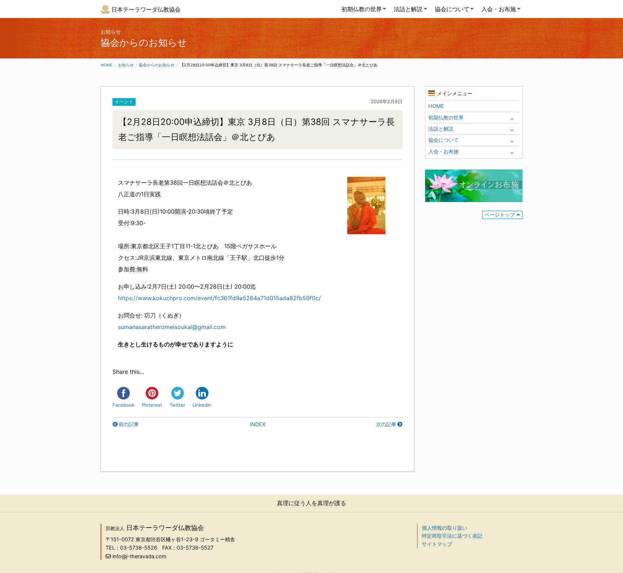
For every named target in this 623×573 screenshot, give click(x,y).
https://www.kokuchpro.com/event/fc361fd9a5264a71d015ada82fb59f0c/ (219, 298)
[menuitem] (362, 9)
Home (106, 64)
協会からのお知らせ (156, 64)
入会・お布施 (498, 9)
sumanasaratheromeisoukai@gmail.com (172, 327)
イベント (124, 101)
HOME (436, 106)
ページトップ (500, 214)
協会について (452, 9)
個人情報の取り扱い (444, 528)
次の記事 (386, 424)
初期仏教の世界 (361, 9)
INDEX (257, 424)
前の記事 (129, 424)
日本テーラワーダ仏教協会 (146, 9)
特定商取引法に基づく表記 (452, 536)
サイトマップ (437, 544)
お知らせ (126, 64)
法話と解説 (408, 9)
